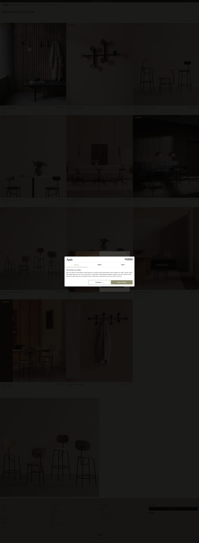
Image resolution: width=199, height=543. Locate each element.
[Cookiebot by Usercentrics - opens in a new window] (126, 259)
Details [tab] (99, 264)
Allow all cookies (121, 282)
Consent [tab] (76, 265)
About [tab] (123, 264)
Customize (98, 282)
